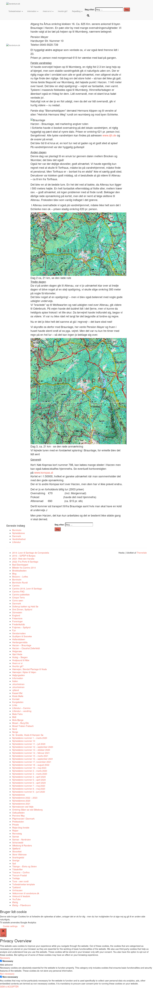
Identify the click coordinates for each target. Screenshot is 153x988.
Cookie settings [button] (10, 926)
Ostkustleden (18, 812)
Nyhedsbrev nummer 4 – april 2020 (29, 776)
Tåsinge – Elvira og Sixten (24, 866)
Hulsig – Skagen (20, 657)
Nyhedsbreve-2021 (21, 803)
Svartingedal (18, 857)
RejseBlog (76, 11)
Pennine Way (18, 815)
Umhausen (17, 890)
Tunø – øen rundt (20, 881)
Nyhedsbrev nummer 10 (23, 740)
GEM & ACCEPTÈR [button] (9, 986)
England (16, 615)
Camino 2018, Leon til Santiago (27, 588)
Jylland (15, 690)
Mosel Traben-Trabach (23, 725)
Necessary (8, 960)
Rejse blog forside (20, 827)
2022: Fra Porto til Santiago (25, 561)
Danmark (16, 536)
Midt (14, 716)
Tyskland (16, 887)
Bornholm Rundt (20, 582)
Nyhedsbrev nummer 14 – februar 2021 (31, 752)
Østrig (15, 902)
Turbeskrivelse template (23, 884)
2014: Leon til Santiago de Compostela (30, 552)
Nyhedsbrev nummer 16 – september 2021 (32, 758)
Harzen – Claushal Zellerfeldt (26, 648)
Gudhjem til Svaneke (22, 636)
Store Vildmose (19, 854)
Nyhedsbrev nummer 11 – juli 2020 (28, 743)
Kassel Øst (17, 693)
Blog (14, 573)
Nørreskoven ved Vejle (22, 806)
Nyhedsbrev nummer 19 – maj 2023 (29, 767)
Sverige (15, 860)
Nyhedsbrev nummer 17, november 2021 (31, 761)
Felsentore (17, 618)
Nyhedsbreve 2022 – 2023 (24, 797)
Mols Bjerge (17, 719)
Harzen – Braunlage (21, 645)
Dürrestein (17, 612)
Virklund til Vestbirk (21, 896)
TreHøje (16, 878)
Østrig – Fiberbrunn (21, 905)
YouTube (16, 899)
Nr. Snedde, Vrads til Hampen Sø (27, 734)
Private (15, 824)
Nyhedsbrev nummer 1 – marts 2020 (29, 737)
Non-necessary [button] (7, 973)
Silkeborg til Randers (22, 845)
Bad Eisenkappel (20, 564)
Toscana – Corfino (21, 872)
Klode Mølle (17, 696)
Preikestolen (18, 821)
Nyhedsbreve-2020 (21, 800)
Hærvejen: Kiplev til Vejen (24, 672)
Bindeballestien (19, 570)
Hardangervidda (19, 642)
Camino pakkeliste (21, 594)
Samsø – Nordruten (21, 839)
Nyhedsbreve (18, 533)
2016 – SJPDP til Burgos (23, 555)
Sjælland (16, 848)
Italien (15, 681)
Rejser (15, 830)
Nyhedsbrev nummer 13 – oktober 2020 (31, 749)
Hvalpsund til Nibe (20, 660)
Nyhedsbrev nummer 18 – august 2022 (30, 764)
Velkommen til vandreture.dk (25, 893)
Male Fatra (17, 714)
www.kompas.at (43, 472)
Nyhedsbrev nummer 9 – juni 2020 (28, 791)
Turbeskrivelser (15, 11)
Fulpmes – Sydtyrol (21, 627)
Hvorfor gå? (63, 11)
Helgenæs (17, 651)
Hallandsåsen (18, 639)
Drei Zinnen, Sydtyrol (22, 609)
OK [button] (22, 926)
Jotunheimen (18, 684)
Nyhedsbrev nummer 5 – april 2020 (29, 779)
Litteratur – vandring (21, 711)
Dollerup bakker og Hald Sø (25, 606)
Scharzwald (17, 842)
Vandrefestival (19, 539)
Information (32, 11)
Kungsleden (17, 702)
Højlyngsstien (18, 675)
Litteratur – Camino (21, 708)
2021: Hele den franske (23, 558)
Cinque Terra (18, 597)
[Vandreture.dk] (37, 3)
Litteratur (16, 542)
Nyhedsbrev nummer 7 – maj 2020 (28, 785)
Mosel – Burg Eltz (20, 722)
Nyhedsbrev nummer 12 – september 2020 (32, 746)
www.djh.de (109, 135)
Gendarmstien (19, 633)
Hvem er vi (47, 11)
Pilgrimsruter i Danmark (23, 818)
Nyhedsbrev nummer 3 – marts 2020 (29, 773)
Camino (16, 585)
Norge (15, 731)
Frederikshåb (18, 624)
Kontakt (15, 699)
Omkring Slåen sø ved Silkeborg (27, 809)
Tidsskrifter (17, 869)
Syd (14, 863)
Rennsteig (17, 833)
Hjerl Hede (17, 654)
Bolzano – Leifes (20, 576)
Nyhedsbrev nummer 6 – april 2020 (29, 782)
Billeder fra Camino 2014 (24, 567)
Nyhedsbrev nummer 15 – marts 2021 (30, 755)
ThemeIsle (142, 552)
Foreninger (17, 621)
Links (14, 705)
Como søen (17, 600)
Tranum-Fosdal (19, 875)
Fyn (14, 630)
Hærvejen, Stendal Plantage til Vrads (29, 669)
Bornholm (16, 530)
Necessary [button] (5, 957)
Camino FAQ (18, 591)
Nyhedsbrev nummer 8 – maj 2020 (28, 788)
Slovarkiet (17, 851)
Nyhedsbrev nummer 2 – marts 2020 (29, 770)
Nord (14, 728)
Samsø (15, 836)
